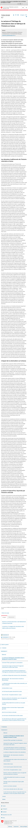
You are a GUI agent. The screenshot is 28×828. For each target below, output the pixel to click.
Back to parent (5, 644)
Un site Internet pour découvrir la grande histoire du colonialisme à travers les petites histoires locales (14, 719)
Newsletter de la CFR (7, 814)
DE (18, 3)
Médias (3, 799)
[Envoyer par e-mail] (16, 15)
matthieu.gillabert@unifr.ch (8, 35)
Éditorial (4, 654)
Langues (4, 617)
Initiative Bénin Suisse (7, 688)
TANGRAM (4, 648)
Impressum (16, 826)
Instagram (22, 15)
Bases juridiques (23, 826)
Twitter (4, 806)
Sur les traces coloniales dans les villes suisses (12, 715)
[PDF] (14, 15)
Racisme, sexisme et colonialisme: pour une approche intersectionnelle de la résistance (14, 698)
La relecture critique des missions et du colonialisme (14, 675)
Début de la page (5, 613)
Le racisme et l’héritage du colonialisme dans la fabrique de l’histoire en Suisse (13, 658)
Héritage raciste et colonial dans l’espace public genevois (13, 708)
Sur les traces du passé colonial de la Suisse (12, 691)
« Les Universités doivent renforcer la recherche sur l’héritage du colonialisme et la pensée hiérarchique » (14, 671)
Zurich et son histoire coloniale (9, 712)
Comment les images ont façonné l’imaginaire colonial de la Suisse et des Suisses (13, 666)
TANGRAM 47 (4, 651)
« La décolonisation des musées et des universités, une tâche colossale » (14, 684)
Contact (4, 796)
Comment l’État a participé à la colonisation (12, 662)
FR (20, 3)
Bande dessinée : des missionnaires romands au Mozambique (13, 679)
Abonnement (11, 617)
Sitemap (10, 826)
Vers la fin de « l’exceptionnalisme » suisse (11, 694)
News (3, 817)
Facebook (4, 811)
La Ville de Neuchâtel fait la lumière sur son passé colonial (13, 703)
